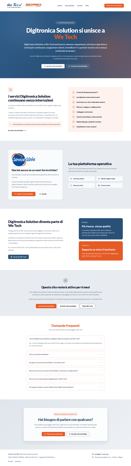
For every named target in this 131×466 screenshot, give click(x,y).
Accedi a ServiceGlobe (54, 66)
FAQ (87, 5)
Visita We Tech (87, 306)
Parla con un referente (114, 5)
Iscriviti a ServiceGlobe (79, 66)
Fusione (79, 5)
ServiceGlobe (69, 5)
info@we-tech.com (101, 454)
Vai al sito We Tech (19, 257)
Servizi (60, 5)
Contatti (18, 461)
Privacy (10, 461)
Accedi (44, 194)
